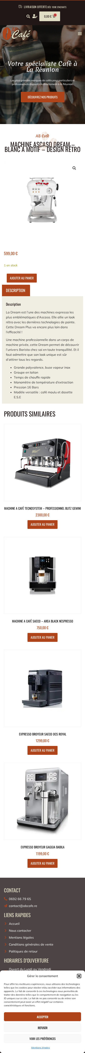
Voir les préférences (42, 1038)
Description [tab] (15, 290)
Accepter (42, 1017)
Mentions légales (40, 1047)
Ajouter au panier (22, 278)
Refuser (42, 1027)
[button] (79, 976)
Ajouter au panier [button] (42, 524)
